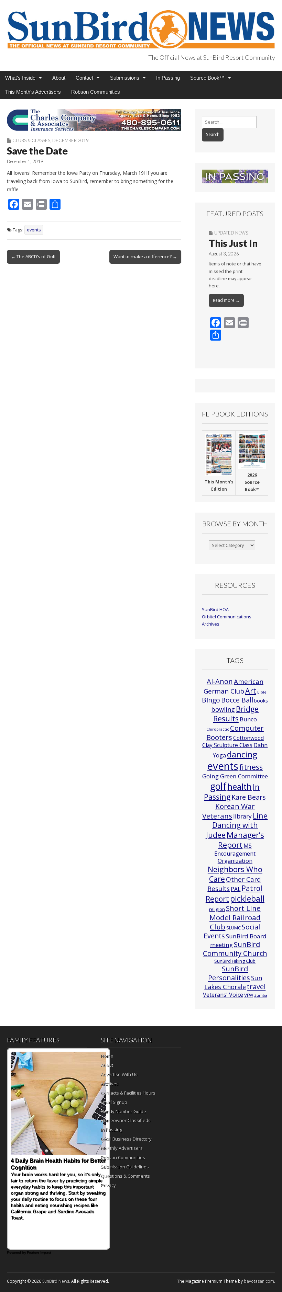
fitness (251, 767)
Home (107, 1056)
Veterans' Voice (223, 994)
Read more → (226, 300)
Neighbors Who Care (235, 874)
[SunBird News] (141, 25)
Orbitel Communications (226, 617)
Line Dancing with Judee (237, 825)
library (242, 816)
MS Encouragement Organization (235, 853)
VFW (248, 995)
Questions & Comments (125, 1176)
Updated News (231, 233)
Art (250, 691)
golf (218, 786)
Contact (84, 78)
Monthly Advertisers (122, 1148)
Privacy (108, 1185)
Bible (262, 692)
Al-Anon (220, 681)
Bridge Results (236, 713)
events (34, 230)
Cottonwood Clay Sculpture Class (233, 741)
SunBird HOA (215, 610)
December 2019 (70, 140)
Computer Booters (235, 732)
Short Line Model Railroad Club (235, 917)
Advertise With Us (119, 1074)
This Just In (233, 243)
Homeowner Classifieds (126, 1120)
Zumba (260, 995)
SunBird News (55, 1281)
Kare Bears (248, 797)
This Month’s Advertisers (33, 92)
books (261, 700)
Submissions (124, 78)
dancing (242, 754)
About (58, 78)
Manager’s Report (241, 840)
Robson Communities (95, 92)
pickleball (247, 898)
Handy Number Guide (123, 1111)
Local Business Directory (126, 1139)
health (239, 786)
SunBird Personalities (229, 973)
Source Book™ (207, 78)
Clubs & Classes (31, 140)
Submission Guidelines (125, 1167)
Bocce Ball (237, 700)
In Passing (168, 78)
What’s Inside (20, 78)
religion (217, 909)
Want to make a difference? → (145, 256)
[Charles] (94, 120)
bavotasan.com (259, 1281)
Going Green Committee (235, 776)
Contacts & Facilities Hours (128, 1093)
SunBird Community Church (235, 949)
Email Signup (114, 1102)
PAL (235, 889)
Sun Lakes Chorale (233, 982)
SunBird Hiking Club (235, 961)
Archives (210, 624)
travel (256, 986)
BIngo (211, 700)
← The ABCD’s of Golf (33, 256)
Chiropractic (217, 729)
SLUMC (233, 928)
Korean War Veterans (228, 811)
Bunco (248, 719)
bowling (223, 709)
